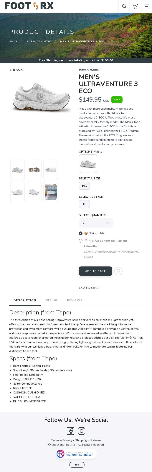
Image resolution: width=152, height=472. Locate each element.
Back (17, 70)
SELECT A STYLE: (91, 197)
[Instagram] (81, 431)
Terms (55, 440)
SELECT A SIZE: (90, 178)
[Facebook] (70, 431)
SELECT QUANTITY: (92, 215)
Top (77, 464)
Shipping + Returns (88, 440)
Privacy (67, 440)
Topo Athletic (39, 41)
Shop (13, 41)
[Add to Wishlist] (118, 271)
